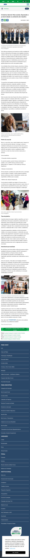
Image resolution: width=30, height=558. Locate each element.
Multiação (3, 370)
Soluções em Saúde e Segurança (8, 410)
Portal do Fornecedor (5, 497)
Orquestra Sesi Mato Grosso (7, 378)
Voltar (27, 8)
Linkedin (15, 333)
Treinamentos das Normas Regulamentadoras (11, 429)
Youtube (23, 333)
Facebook (6, 333)
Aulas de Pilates (4, 352)
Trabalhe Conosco (5, 486)
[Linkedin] (2, 20)
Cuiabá (2, 439)
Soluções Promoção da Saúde (7, 403)
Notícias (6, 8)
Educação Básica (4, 359)
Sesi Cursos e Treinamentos (7, 418)
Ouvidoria (3, 508)
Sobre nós (3, 475)
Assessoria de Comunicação (7, 478)
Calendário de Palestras (6, 399)
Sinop (2, 447)
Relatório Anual (4, 505)
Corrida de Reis (4, 363)
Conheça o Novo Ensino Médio (7, 366)
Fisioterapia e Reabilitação (6, 355)
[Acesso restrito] (26, 1)
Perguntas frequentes (6, 490)
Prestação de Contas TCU (6, 501)
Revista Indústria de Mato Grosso (8, 464)
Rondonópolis (4, 443)
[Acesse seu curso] (23, 1)
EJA (2, 348)
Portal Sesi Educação (5, 381)
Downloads (3, 516)
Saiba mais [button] (12, 548)
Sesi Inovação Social (5, 392)
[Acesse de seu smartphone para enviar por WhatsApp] (5, 20)
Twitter (19, 333)
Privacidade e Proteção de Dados (8, 523)
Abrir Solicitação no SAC (6, 512)
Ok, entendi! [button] (15, 552)
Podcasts (3, 457)
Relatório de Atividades (6, 468)
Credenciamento (4, 519)
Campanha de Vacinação (6, 388)
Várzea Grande (4, 450)
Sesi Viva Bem (4, 425)
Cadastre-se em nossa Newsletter (8, 421)
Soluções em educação (6, 407)
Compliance (3, 482)
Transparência (4, 493)
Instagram (11, 333)
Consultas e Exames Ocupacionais (8, 433)
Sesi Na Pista (4, 414)
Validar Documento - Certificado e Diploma (10, 374)
